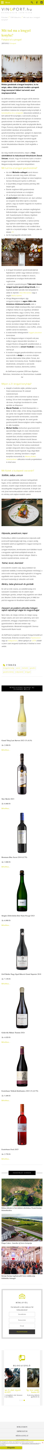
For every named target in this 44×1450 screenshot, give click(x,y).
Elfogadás (11, 1448)
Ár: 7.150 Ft (6, 979)
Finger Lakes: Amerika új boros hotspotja (17, 1243)
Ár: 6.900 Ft (6, 920)
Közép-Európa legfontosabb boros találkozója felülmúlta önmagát (18, 1277)
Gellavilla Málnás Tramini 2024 (13, 1032)
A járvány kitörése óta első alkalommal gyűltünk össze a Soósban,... (22, 1393)
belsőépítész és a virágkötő (12, 113)
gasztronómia (8, 672)
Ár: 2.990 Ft (6, 745)
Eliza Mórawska (25, 293)
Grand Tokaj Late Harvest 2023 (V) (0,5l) (17, 740)
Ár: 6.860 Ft (6, 803)
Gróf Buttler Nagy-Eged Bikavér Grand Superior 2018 (21, 974)
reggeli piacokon (35, 333)
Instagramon (12, 641)
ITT (13, 232)
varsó (18, 668)
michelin (25, 668)
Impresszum (22, 1431)
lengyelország (8, 668)
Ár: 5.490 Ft (6, 1095)
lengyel (28, 672)
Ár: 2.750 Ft (6, 1154)
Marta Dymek (16, 296)
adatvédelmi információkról (30, 1443)
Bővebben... (6, 750)
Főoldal (5, 17)
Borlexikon (22, 1427)
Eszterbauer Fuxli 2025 (10, 1149)
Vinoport (13, 43)
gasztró (33, 668)
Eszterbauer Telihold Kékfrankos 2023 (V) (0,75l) (20, 1091)
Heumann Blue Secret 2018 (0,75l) (14, 857)
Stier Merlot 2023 (8, 799)
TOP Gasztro (15, 17)
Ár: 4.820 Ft (6, 1037)
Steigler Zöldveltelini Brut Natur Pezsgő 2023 (18, 915)
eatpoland (19, 672)
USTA (34, 641)
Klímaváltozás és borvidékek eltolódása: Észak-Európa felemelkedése (22, 1209)
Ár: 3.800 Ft (6, 862)
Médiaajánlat (22, 1435)
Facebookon (36, 638)
